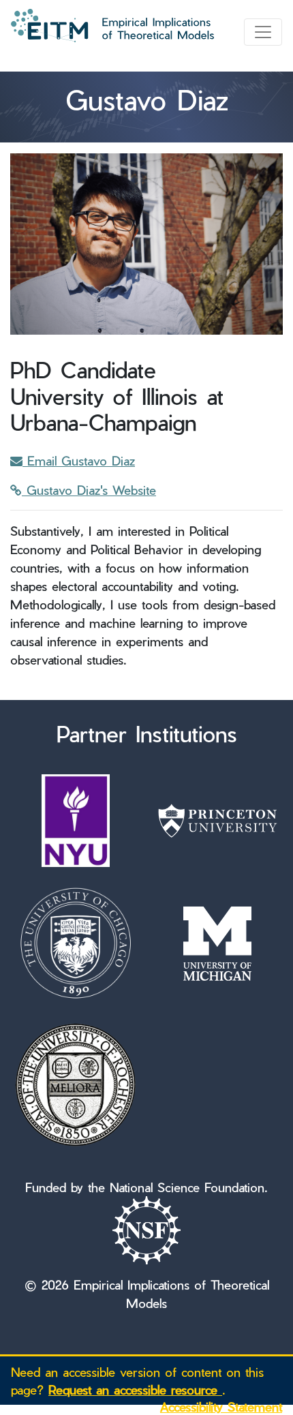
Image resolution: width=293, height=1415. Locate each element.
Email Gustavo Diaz (78, 460)
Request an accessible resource (135, 1389)
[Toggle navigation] (263, 32)
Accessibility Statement (221, 1406)
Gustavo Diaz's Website (89, 490)
